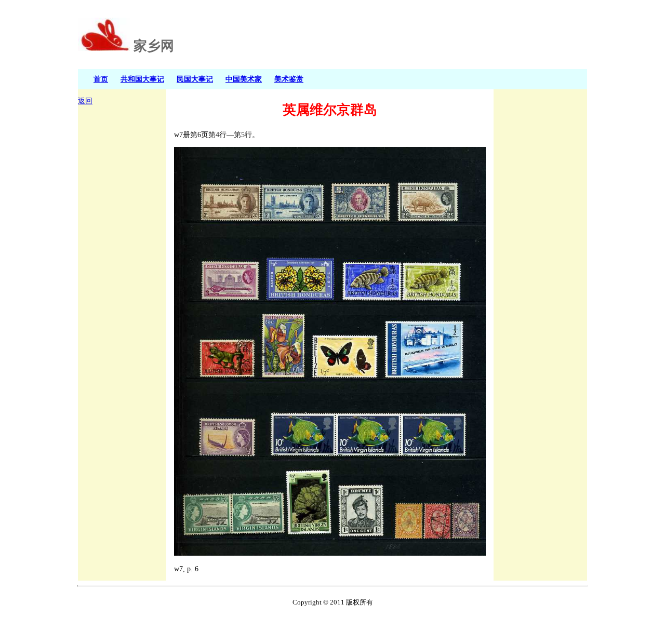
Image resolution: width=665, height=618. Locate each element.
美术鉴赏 (288, 79)
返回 (85, 101)
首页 (101, 79)
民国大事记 (195, 79)
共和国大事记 (142, 79)
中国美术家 (243, 79)
